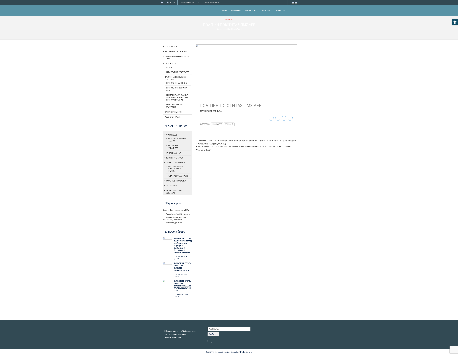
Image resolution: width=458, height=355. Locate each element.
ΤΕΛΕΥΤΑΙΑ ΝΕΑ (171, 47)
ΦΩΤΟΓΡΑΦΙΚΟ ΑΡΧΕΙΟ (174, 158)
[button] (455, 22)
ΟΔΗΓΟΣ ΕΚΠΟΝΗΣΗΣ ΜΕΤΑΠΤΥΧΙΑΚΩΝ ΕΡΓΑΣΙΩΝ (176, 168)
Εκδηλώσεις (217, 124)
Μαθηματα (236, 10)
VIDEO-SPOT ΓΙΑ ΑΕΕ (172, 117)
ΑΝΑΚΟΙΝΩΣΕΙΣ (171, 135)
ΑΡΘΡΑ (169, 67)
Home (227, 19)
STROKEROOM (171, 186)
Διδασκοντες (250, 10)
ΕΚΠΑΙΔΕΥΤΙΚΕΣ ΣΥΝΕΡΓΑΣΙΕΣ (177, 72)
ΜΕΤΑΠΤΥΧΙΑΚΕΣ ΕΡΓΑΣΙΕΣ (176, 163)
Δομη (224, 10)
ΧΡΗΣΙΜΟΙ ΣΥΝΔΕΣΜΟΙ (173, 112)
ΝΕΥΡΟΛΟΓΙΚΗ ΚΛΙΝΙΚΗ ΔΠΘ (176, 83)
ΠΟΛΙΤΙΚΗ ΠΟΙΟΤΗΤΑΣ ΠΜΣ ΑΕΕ (212, 111)
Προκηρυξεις (280, 10)
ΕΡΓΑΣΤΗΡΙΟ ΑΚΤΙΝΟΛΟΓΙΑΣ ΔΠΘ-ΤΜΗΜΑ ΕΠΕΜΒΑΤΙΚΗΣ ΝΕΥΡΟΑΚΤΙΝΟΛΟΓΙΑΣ (177, 97)
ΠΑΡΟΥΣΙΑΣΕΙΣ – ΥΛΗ (174, 153)
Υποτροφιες (265, 10)
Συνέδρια (229, 124)
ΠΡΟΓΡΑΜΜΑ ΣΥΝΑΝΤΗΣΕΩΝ (176, 52)
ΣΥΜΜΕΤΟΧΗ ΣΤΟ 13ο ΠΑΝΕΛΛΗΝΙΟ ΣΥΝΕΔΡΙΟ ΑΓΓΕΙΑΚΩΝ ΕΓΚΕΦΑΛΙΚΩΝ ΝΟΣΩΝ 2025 (182, 286)
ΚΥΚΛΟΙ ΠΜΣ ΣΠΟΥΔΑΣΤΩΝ (176, 181)
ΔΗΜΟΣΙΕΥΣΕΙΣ (170, 64)
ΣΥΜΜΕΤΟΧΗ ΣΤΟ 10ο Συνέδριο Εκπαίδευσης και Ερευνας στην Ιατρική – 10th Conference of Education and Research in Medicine (183, 245)
